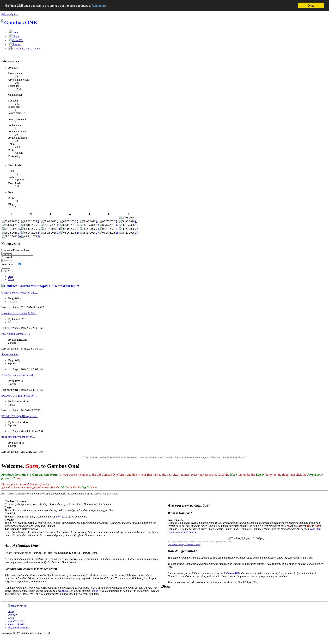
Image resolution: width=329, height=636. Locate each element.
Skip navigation (9, 14)
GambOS (233, 573)
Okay (311, 5)
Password (6, 257)
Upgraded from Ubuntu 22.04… (18, 313)
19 (78, 228)
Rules (11, 611)
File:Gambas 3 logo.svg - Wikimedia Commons (184, 545)
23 (19, 232)
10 (39, 225)
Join (10, 276)
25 (58, 232)
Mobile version (16, 621)
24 (39, 232)
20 (97, 228)
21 (117, 228)
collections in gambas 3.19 (15, 333)
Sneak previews (10, 354)
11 (58, 225)
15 (136, 225)
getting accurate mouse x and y (18, 375)
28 (117, 232)
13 (97, 225)
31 (39, 236)
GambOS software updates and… (19, 292)
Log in (11, 617)
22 (136, 228)
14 (117, 225)
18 (58, 228)
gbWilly (60, 516)
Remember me (9, 264)
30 (19, 236)
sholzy (95, 590)
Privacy (12, 614)
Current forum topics (64, 286)
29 (136, 232)
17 (39, 228)
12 (78, 225)
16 (19, 228)
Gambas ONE (16, 624)
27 (97, 232)
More (11, 279)
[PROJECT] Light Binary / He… (19, 416)
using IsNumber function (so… (18, 436)
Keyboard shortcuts (18, 627)
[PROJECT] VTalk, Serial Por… (19, 395)
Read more (99, 5)
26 (78, 232)
